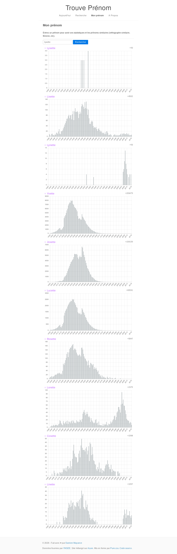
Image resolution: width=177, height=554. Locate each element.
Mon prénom (97, 15)
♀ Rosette (50, 339)
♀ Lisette (49, 96)
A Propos (113, 15)
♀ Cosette (50, 435)
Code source (126, 548)
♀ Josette (49, 242)
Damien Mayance (74, 543)
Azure (90, 548)
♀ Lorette (49, 387)
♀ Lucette (50, 290)
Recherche (80, 15)
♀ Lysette (49, 48)
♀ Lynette (49, 145)
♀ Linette (49, 484)
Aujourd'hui (65, 15)
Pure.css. (114, 548)
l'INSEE (66, 548)
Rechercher (80, 42)
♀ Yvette (49, 193)
